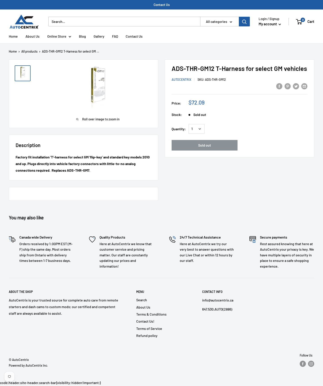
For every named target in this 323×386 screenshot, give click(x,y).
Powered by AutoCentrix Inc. (28, 365)
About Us (32, 36)
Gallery (99, 36)
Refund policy (147, 335)
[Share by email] (304, 86)
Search (141, 300)
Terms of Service (149, 328)
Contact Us (162, 5)
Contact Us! (145, 321)
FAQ (115, 36)
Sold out (204, 145)
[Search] (244, 21)
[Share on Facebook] (279, 86)
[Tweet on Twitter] (296, 86)
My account (268, 24)
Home (13, 36)
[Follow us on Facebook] (303, 364)
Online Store (56, 36)
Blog (82, 36)
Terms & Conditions (151, 314)
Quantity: (179, 129)
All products (29, 51)
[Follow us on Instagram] (311, 364)
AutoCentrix (181, 79)
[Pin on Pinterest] (288, 86)
